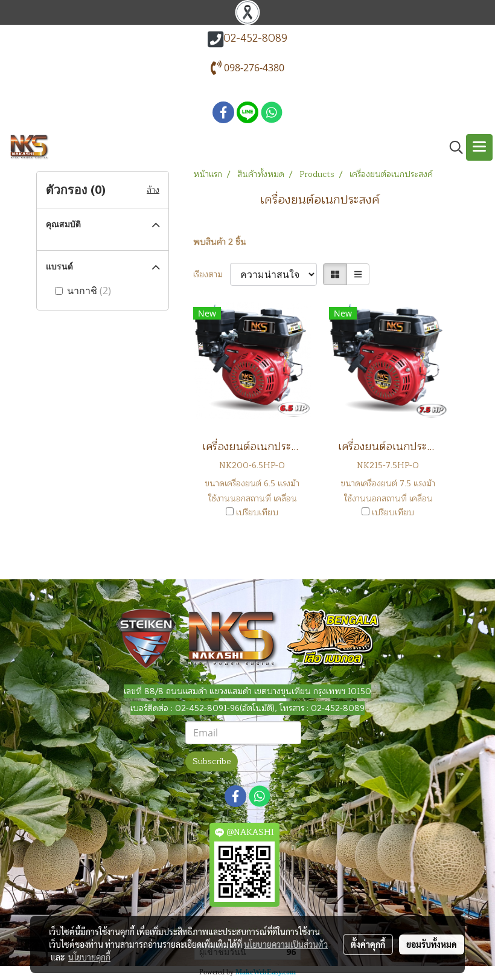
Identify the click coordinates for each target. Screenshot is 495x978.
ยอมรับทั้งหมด (431, 944)
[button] (452, 147)
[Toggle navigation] (479, 147)
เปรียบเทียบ (257, 512)
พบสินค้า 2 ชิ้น (219, 242)
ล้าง (153, 190)
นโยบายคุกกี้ (89, 956)
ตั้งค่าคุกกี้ (368, 944)
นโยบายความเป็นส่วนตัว (286, 944)
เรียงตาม (211, 274)
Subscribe (212, 761)
